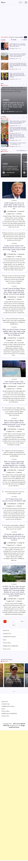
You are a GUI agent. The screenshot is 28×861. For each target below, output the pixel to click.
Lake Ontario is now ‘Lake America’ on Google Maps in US (18, 138)
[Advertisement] (14, 20)
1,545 (22, 621)
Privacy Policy (7, 643)
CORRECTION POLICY (9, 636)
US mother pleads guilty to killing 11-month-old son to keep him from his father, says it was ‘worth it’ (14, 537)
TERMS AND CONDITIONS (10, 646)
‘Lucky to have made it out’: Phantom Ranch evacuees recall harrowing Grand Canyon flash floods (18, 55)
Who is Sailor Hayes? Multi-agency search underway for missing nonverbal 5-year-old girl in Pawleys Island (18, 145)
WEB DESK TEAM (10, 111)
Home (4, 640)
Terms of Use (6, 649)
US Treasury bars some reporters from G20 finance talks (14, 500)
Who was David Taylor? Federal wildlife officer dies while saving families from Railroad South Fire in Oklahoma (18, 75)
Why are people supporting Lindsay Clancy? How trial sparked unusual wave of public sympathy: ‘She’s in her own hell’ (14, 464)
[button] (21, 2)
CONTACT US (7, 633)
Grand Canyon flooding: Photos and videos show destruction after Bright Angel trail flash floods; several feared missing (18, 65)
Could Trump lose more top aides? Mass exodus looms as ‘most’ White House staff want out (18, 45)
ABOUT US (6, 630)
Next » (14, 625)
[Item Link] (4, 46)
